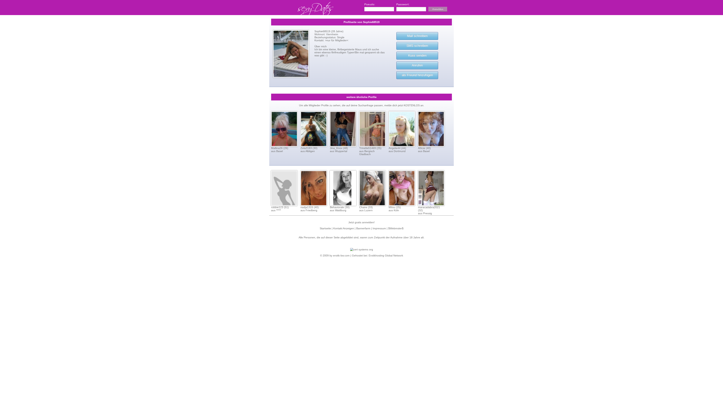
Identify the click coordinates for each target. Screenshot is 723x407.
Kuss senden (417, 55)
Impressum (379, 228)
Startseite (325, 228)
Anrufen (417, 65)
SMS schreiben (417, 45)
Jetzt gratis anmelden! (361, 222)
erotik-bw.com (341, 255)
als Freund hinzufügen (417, 75)
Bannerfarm (363, 228)
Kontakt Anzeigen (343, 228)
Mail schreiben (417, 36)
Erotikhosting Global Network (386, 255)
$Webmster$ (395, 228)
